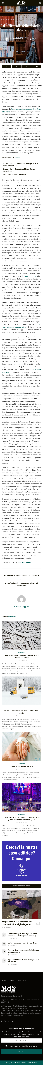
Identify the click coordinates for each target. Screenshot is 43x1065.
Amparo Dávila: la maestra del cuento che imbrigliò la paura (17, 923)
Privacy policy (22, 980)
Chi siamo (4, 980)
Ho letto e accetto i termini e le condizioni (22, 1046)
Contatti (12, 980)
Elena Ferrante (30, 276)
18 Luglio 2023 (31, 39)
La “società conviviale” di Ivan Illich (22, 943)
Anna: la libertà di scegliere (14, 174)
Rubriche (21, 652)
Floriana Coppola (17, 39)
